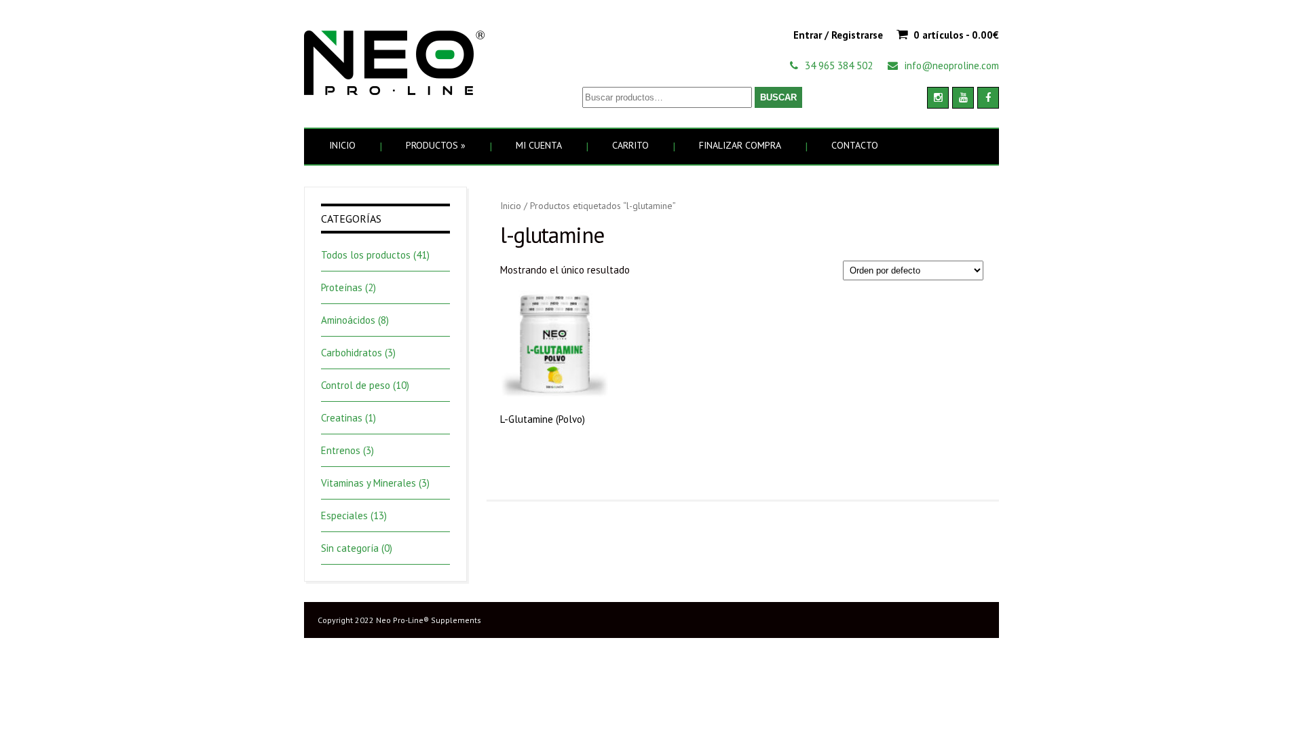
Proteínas (341, 287)
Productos (436, 145)
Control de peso (355, 385)
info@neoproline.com (952, 65)
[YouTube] (963, 98)
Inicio (342, 145)
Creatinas (341, 417)
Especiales (344, 515)
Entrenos (340, 450)
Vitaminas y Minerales (368, 482)
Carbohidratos (351, 352)
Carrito (630, 145)
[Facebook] (988, 98)
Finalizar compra (740, 145)
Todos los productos (366, 254)
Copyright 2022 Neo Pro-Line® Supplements (399, 620)
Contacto (854, 145)
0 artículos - (956, 35)
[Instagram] (938, 98)
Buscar (778, 97)
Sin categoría (350, 548)
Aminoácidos (348, 320)
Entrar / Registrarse (838, 35)
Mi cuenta (539, 145)
